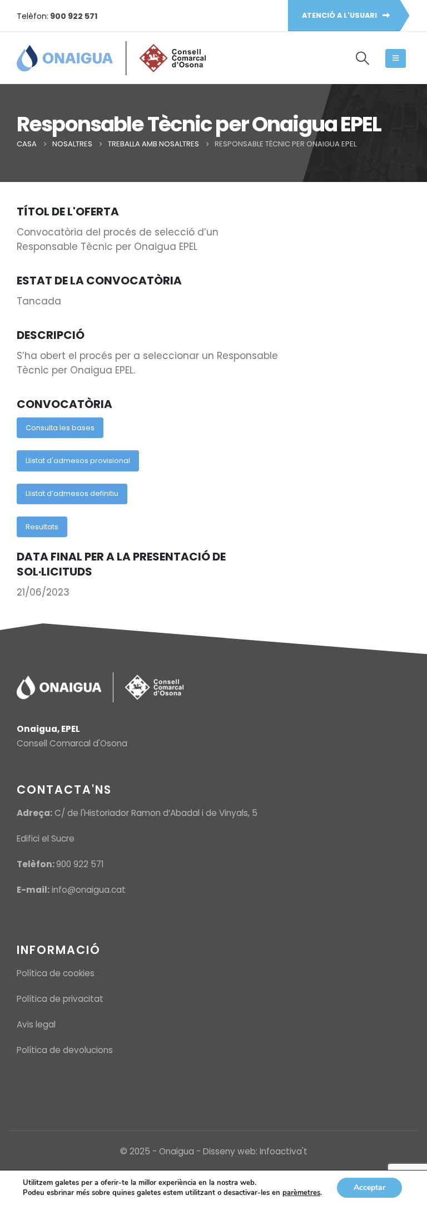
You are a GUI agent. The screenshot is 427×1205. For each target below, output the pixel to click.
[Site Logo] (111, 58)
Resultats (42, 527)
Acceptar (369, 1187)
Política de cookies (56, 973)
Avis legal (36, 1024)
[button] (362, 58)
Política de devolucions (65, 1050)
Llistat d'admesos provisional (78, 460)
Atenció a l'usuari (340, 15)
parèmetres (301, 1193)
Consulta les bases (60, 427)
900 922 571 (80, 864)
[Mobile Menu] (395, 58)
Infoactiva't (283, 1151)
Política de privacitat (60, 999)
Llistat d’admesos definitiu (72, 493)
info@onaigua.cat (89, 890)
